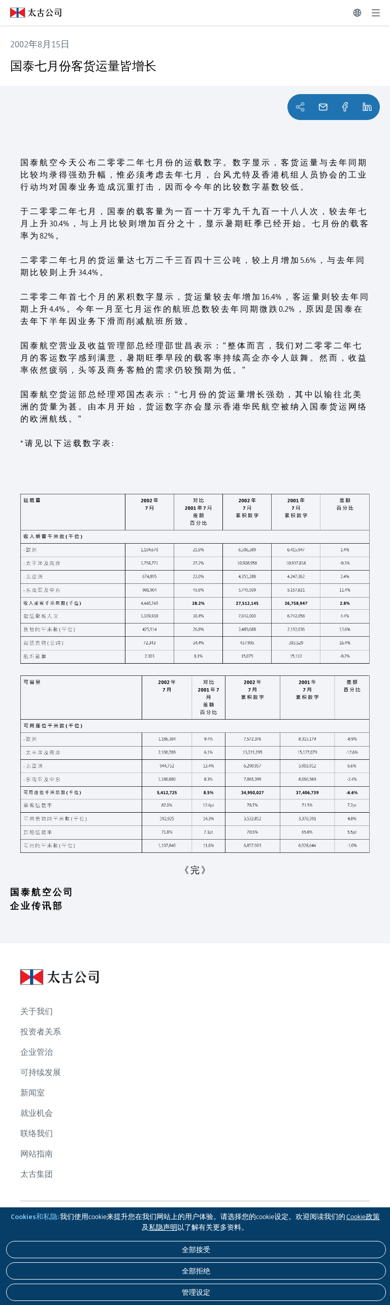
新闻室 (32, 1093)
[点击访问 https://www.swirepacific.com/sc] (30, 13)
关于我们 (36, 1011)
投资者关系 (40, 1031)
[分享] (345, 107)
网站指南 (36, 1154)
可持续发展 (40, 1072)
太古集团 (36, 1174)
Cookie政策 (363, 1216)
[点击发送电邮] (323, 107)
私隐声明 (163, 1227)
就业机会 (36, 1113)
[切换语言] (357, 12)
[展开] (376, 12)
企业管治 (36, 1052)
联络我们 (36, 1133)
